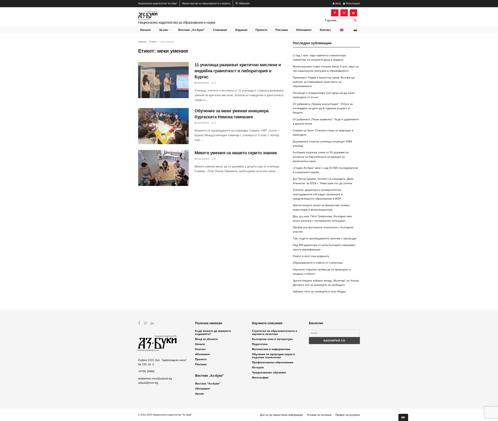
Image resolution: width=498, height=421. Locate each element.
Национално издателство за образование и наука (176, 22)
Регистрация (352, 3)
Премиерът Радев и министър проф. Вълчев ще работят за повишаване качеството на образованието (324, 82)
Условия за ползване (319, 414)
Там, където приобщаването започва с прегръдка (324, 238)
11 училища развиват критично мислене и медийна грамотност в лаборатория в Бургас (238, 70)
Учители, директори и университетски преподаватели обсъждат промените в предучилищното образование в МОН (317, 194)
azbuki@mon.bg (148, 382)
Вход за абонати (206, 339)
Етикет (153, 41)
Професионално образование (272, 362)
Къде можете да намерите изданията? (213, 332)
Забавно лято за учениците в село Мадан (319, 291)
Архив (199, 393)
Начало (145, 29)
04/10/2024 (202, 159)
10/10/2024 (202, 123)
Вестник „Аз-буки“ (191, 29)
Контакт (325, 29)
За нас (163, 29)
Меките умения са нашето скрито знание (236, 152)
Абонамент (304, 29)
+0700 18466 (146, 371)
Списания (220, 29)
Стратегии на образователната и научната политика (274, 332)
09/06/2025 (202, 83)
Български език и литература (272, 339)
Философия (260, 377)
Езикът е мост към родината (311, 256)
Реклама (281, 29)
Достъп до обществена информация (281, 414)
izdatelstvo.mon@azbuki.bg (155, 378)
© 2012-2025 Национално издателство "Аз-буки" (165, 414)
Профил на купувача (347, 414)
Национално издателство (157, 3)
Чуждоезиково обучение (269, 372)
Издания (241, 29)
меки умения (167, 41)
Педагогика (259, 344)
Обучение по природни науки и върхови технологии (273, 356)
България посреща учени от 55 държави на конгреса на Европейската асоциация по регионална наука (321, 157)
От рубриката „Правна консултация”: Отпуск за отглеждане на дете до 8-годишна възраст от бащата (323, 108)
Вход (338, 3)
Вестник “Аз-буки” (207, 383)
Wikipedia (244, 3)
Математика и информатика (271, 349)
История (258, 367)
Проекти (261, 29)
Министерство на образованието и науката (206, 3)
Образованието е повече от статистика (318, 262)
